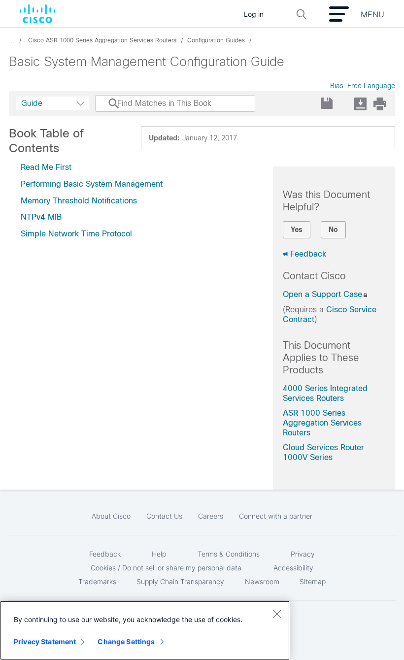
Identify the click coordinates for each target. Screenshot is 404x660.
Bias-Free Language (362, 86)
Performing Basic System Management (92, 184)
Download (360, 103)
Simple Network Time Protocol (76, 234)
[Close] (277, 614)
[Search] (104, 108)
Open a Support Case (322, 294)
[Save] (327, 103)
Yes (297, 229)
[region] (145, 630)
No (333, 229)
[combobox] (52, 103)
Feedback (308, 254)
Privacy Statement (45, 641)
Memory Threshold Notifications (79, 201)
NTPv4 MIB (41, 217)
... (12, 40)
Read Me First (46, 167)
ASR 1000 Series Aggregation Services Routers (322, 423)
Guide (31, 103)
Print (379, 103)
